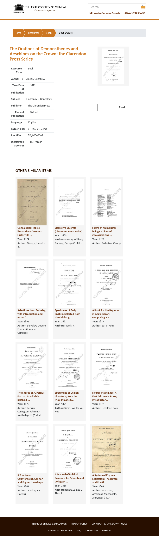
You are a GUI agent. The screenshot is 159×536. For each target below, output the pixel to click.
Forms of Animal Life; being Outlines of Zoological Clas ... (104, 232)
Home (18, 33)
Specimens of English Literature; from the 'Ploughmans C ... (67, 396)
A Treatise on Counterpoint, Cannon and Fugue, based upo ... (31, 479)
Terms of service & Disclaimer (49, 524)
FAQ (79, 530)
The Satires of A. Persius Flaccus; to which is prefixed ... (31, 396)
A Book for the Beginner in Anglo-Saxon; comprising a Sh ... (106, 314)
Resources (33, 33)
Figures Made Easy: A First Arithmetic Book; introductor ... (104, 396)
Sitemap (106, 530)
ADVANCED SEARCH (135, 13)
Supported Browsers (60, 530)
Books (49, 33)
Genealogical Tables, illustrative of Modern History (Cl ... (29, 232)
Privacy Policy (79, 524)
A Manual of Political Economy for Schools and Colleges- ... (69, 478)
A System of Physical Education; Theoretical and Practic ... (105, 479)
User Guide (92, 530)
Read (122, 107)
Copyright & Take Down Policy (109, 524)
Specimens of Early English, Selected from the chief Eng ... (67, 314)
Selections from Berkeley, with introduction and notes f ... (31, 314)
